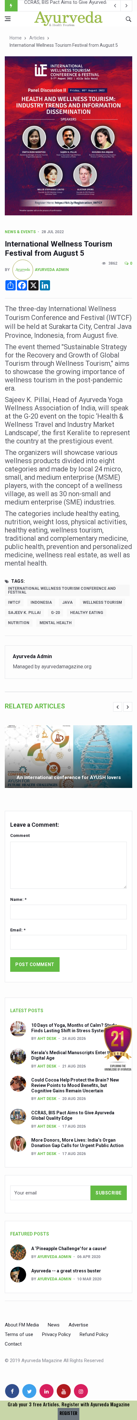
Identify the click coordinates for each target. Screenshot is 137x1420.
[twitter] (29, 1391)
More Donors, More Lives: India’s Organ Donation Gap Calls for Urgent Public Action (77, 1143)
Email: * (17, 930)
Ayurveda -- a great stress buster (66, 1270)
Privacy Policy (56, 1334)
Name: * (18, 899)
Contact (13, 1344)
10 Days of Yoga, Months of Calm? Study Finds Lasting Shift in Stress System (74, 1028)
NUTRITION (18, 623)
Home (16, 37)
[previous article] (126, 5)
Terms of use (19, 1334)
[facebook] (12, 1391)
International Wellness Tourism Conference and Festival (62, 590)
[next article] (115, 5)
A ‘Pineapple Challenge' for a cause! (68, 1248)
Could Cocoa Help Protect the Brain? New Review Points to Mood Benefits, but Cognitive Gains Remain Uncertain (75, 1085)
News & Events (20, 232)
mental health (56, 623)
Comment (20, 835)
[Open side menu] (8, 19)
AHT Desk (46, 1038)
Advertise (78, 1325)
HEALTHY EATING (86, 612)
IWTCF (14, 602)
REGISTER (68, 1413)
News (54, 1325)
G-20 (55, 612)
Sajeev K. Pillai (24, 612)
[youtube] (63, 1391)
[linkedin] (46, 1391)
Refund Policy (94, 1334)
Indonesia (41, 602)
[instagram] (81, 1391)
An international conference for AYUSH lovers (69, 777)
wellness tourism (102, 602)
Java (67, 602)
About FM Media (22, 1325)
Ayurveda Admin (52, 269)
